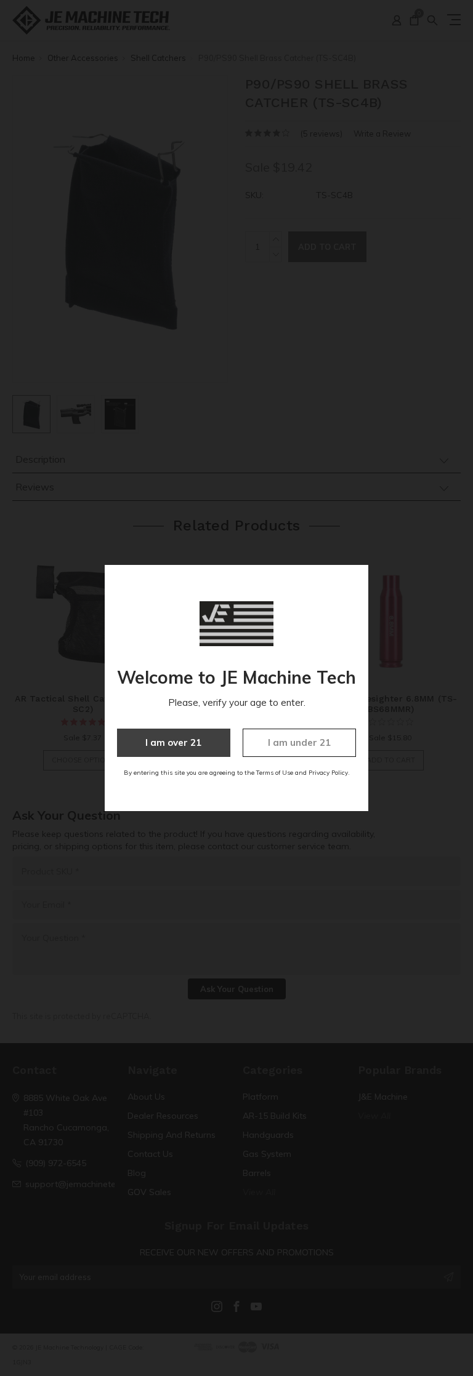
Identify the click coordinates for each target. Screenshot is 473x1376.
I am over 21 (173, 742)
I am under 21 (299, 742)
